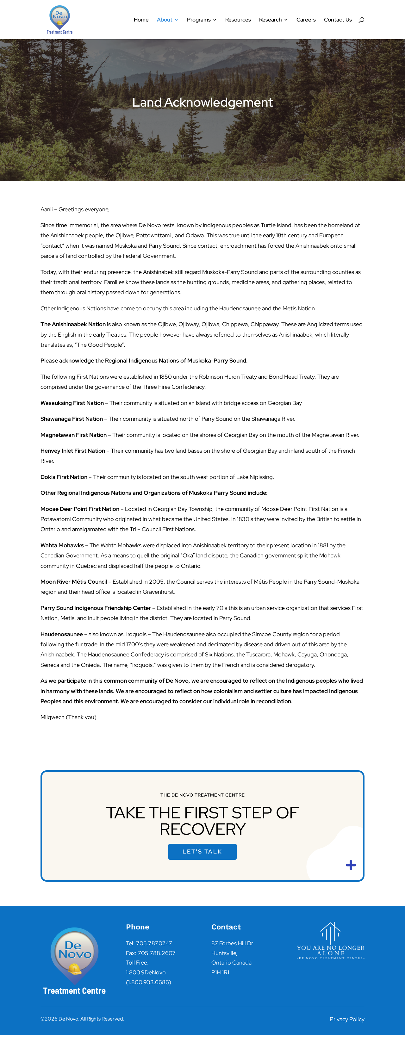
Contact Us (338, 20)
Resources (238, 20)
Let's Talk (202, 851)
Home (141, 20)
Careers (306, 20)
